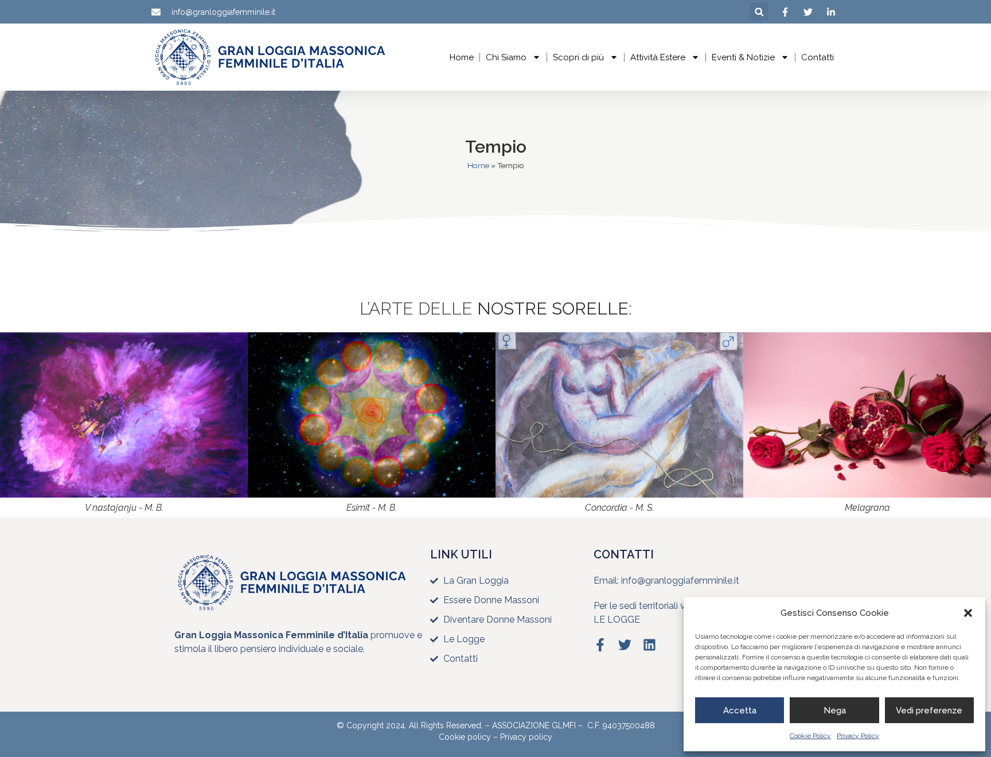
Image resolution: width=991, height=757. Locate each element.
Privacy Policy (858, 736)
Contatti (817, 57)
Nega (835, 710)
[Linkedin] (649, 644)
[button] (968, 613)
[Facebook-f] (600, 644)
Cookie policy (465, 737)
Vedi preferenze (929, 710)
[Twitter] (624, 644)
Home (462, 57)
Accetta (739, 710)
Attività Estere (657, 57)
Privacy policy (526, 737)
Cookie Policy (810, 736)
